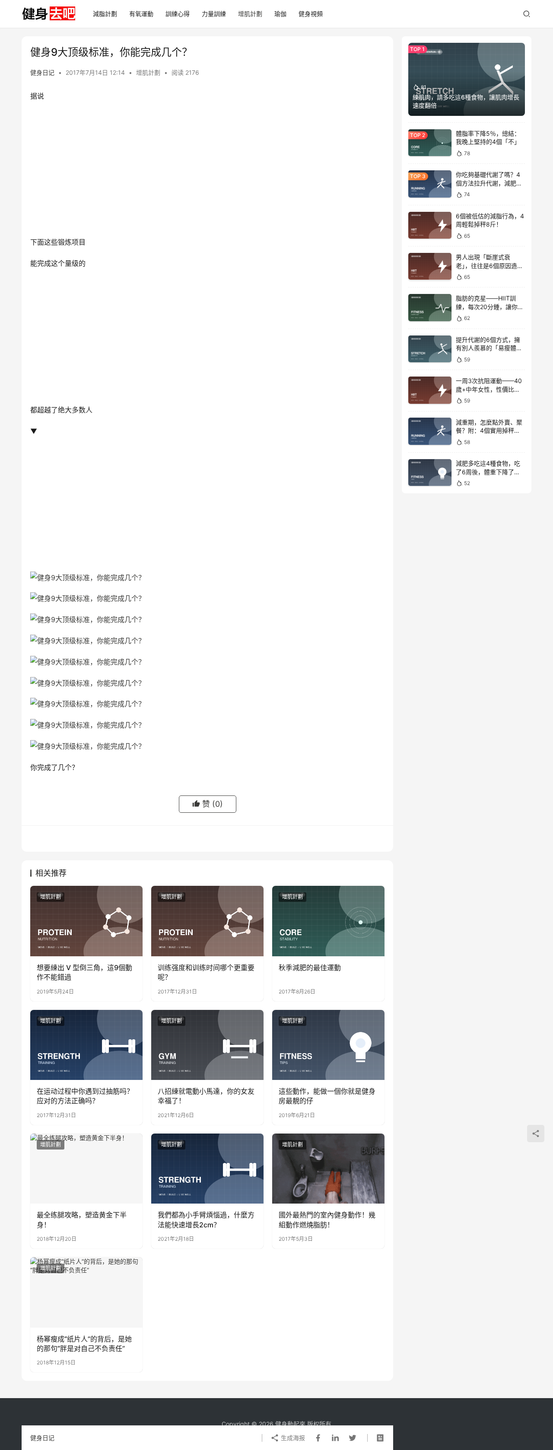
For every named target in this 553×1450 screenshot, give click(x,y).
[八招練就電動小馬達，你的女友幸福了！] (207, 1045)
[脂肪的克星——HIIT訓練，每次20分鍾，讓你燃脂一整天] (429, 307)
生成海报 (292, 1437)
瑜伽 (280, 13)
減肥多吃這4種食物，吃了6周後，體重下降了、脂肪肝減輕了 (488, 472)
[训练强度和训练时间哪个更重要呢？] (207, 921)
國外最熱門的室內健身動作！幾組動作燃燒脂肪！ (327, 1219)
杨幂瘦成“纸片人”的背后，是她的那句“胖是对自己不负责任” (84, 1344)
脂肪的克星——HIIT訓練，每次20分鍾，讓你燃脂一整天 (490, 306)
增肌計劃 (250, 13)
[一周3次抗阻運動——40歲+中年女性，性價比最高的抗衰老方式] (429, 390)
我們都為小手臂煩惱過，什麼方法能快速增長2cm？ (206, 1219)
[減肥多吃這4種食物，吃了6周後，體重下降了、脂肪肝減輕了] (429, 472)
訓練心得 (177, 13)
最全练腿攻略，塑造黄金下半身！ (82, 1219)
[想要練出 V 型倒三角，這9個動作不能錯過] (86, 921)
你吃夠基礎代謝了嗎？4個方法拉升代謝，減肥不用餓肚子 (489, 183)
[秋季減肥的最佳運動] (328, 921)
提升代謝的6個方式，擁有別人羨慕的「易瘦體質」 (488, 348)
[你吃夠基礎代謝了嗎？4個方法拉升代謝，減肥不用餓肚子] (429, 184)
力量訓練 (214, 13)
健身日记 (42, 72)
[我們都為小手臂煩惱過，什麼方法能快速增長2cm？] (207, 1169)
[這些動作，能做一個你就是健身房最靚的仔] (328, 1045)
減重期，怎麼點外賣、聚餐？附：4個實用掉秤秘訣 (489, 430)
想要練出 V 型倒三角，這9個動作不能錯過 (84, 972)
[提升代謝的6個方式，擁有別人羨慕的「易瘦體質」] (429, 349)
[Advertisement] (207, 171)
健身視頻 (311, 13)
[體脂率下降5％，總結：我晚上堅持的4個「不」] (429, 142)
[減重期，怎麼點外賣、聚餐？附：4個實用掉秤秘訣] (429, 431)
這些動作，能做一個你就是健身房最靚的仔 (327, 1096)
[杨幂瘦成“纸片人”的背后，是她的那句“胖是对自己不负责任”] (86, 1292)
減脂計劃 (105, 13)
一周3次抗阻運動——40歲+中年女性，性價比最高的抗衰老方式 (489, 389)
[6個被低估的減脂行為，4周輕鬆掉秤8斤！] (429, 225)
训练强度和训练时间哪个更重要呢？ (206, 972)
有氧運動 (141, 13)
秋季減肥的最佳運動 (310, 967)
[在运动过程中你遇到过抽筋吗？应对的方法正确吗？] (86, 1045)
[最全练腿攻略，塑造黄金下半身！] (86, 1169)
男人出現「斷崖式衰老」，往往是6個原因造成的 (489, 265)
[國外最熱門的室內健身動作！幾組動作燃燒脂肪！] (328, 1169)
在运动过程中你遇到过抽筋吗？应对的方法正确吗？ (85, 1096)
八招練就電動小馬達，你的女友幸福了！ (206, 1096)
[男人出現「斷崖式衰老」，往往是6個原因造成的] (429, 266)
